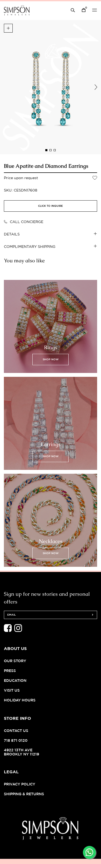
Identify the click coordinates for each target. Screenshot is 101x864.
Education (15, 680)
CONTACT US (16, 730)
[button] (46, 150)
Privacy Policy (19, 784)
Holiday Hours (19, 700)
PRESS (10, 670)
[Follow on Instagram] (18, 630)
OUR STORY (15, 661)
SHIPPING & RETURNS (24, 794)
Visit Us (12, 690)
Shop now (51, 359)
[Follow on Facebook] (8, 630)
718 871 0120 (15, 740)
